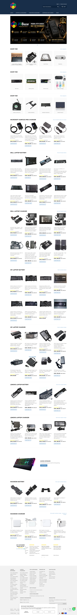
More (57, 12)
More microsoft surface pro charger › (60, 119)
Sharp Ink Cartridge (43, 580)
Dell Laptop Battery (14, 580)
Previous (12, 30)
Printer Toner (32, 574)
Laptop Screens (32, 579)
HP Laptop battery (13, 584)
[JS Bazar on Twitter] (63, 609)
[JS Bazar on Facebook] (65, 609)
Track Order (17, 610)
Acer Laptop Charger (24, 572)
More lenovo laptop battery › (61, 384)
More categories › (63, 95)
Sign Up (64, 603)
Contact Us (12, 610)
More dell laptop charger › (62, 211)
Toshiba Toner (42, 584)
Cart (64, 6)
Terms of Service (52, 576)
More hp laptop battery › (62, 269)
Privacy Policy (51, 571)
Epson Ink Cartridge (43, 579)
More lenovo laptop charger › (61, 417)
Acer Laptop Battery (14, 572)
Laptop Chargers (33, 572)
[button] (12, 140)
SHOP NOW (43, 465)
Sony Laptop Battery (14, 597)
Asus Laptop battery (14, 576)
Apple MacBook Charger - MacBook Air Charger (23, 575)
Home (11, 12)
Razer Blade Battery (14, 593)
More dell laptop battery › (62, 152)
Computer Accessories (34, 12)
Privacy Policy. (38, 608)
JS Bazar (14, 613)
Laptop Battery (32, 571)
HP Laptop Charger (23, 580)
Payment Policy (52, 578)
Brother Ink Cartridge (43, 575)
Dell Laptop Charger (24, 579)
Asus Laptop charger (24, 577)
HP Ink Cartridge (42, 574)
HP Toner (41, 583)
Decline (49, 611)
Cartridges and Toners (47, 12)
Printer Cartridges (33, 575)
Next (64, 30)
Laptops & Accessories (21, 12)
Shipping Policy (52, 572)
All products (32, 583)
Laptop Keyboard (33, 578)
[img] (20, 547)
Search (11, 609)
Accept (38, 611)
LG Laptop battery (13, 588)
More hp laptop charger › (62, 327)
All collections (32, 582)
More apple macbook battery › (61, 481)
